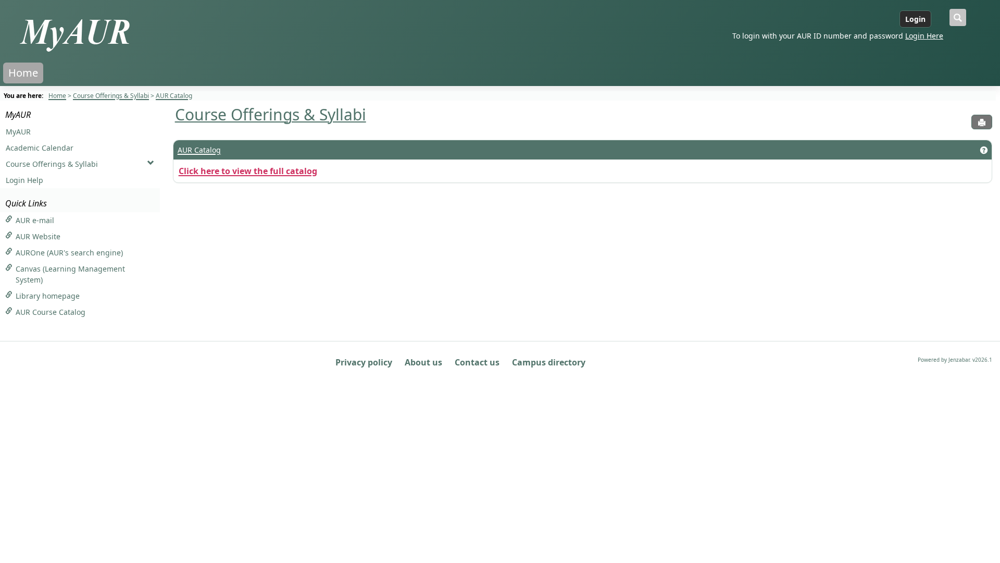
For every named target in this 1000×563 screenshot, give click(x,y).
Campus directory (548, 362)
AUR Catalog (174, 95)
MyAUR (18, 114)
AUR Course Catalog (50, 312)
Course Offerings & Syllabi (111, 95)
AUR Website (38, 236)
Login (915, 19)
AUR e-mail (35, 220)
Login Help (24, 180)
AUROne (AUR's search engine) (69, 253)
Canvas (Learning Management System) (70, 274)
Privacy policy (363, 362)
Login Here (924, 36)
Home (23, 73)
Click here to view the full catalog (248, 171)
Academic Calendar (39, 148)
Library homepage (48, 296)
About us (423, 362)
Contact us (477, 362)
